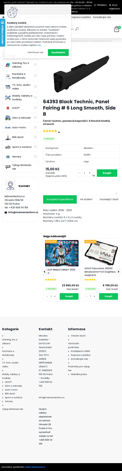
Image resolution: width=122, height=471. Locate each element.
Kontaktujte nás (102, 17)
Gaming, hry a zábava (20, 64)
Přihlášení (102, 5)
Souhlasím (58, 52)
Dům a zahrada (21, 117)
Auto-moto (19, 127)
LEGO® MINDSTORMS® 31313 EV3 (60, 271)
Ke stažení (86, 199)
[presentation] (45, 272)
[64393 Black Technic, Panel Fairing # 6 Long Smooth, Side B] (81, 74)
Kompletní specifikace (60, 199)
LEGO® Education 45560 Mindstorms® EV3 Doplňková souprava (101, 272)
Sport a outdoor (22, 147)
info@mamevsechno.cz (22, 212)
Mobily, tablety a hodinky (22, 97)
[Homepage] (3, 17)
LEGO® (16, 108)
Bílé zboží (18, 137)
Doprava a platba (81, 17)
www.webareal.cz (35, 466)
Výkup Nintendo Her (21, 167)
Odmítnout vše (35, 52)
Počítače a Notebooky (19, 75)
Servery (16, 156)
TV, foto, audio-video (21, 86)
